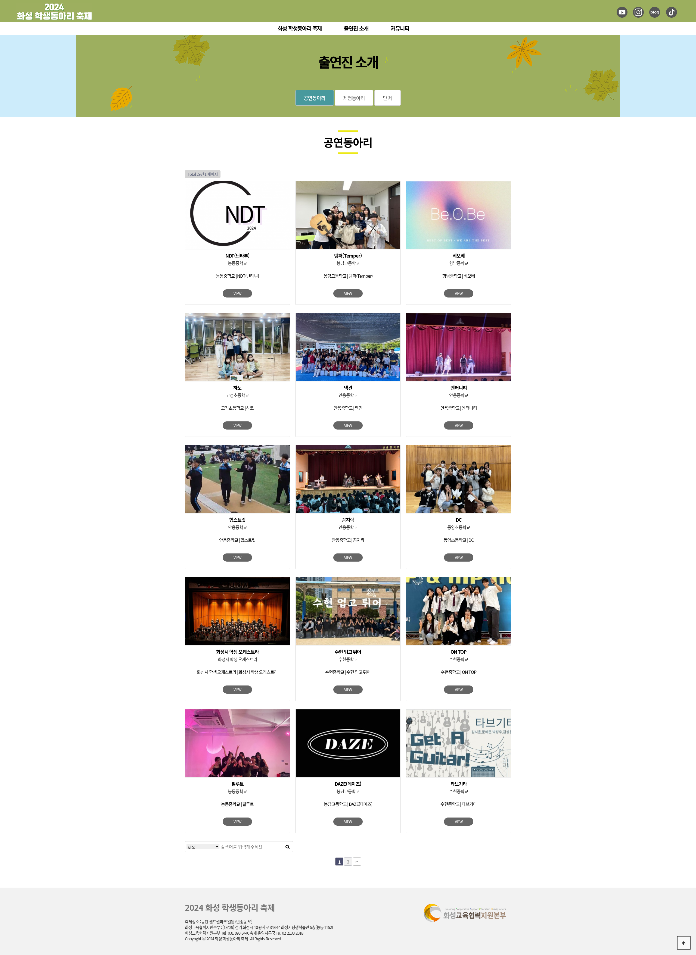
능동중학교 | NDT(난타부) (237, 276)
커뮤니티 (400, 28)
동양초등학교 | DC (458, 540)
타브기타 (458, 783)
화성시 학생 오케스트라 (237, 651)
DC (458, 519)
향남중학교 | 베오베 (458, 276)
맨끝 (357, 861)
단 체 (388, 97)
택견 (348, 387)
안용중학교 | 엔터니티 (458, 408)
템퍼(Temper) (348, 255)
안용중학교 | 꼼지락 (348, 540)
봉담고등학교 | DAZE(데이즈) (348, 804)
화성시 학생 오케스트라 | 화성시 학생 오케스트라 (237, 672)
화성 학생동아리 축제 (300, 28)
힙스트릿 (237, 519)
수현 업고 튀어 (348, 651)
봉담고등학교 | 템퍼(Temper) (348, 276)
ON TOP (458, 651)
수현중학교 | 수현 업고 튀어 (348, 672)
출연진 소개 (356, 28)
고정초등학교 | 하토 (237, 408)
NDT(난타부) (237, 255)
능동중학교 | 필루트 (237, 804)
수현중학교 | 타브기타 (458, 804)
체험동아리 (354, 97)
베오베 (458, 255)
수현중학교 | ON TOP (459, 672)
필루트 (237, 783)
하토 (237, 387)
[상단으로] (684, 943)
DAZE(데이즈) (348, 783)
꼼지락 (348, 519)
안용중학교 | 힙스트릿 (237, 540)
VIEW (237, 293)
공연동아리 (314, 97)
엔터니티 (458, 387)
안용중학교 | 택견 (348, 408)
